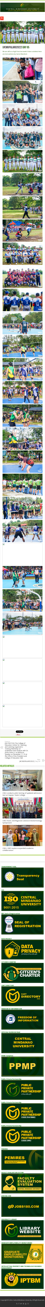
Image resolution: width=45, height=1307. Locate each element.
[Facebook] (19, 1303)
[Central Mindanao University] (22, 7)
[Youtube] (26, 1303)
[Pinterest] (23, 1303)
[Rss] (17, 1303)
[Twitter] (21, 1303)
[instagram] (28, 1303)
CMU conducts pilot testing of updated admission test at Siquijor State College (22, 794)
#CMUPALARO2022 (12, 47)
